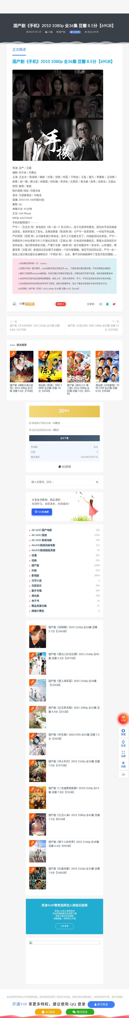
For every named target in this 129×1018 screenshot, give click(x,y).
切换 (123, 766)
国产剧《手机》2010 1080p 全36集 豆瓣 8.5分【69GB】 (54, 289)
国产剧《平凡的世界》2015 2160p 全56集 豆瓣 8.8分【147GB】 (35, 328)
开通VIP (19, 1004)
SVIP (123, 721)
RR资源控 (22, 289)
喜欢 (60, 304)
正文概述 (19, 50)
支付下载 (64, 438)
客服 (123, 734)
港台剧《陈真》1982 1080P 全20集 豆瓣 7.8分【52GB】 (50, 388)
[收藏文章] (100, 304)
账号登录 (102, 1004)
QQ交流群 (43, 512)
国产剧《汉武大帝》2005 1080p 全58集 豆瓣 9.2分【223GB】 (93, 328)
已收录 (76, 32)
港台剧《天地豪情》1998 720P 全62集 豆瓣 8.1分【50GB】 (107, 388)
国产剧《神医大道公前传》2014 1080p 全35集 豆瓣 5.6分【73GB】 (22, 388)
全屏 (123, 756)
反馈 (123, 746)
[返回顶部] (123, 774)
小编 (22, 303)
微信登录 (82, 1012)
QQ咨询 (66, 466)
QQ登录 (50, 1012)
